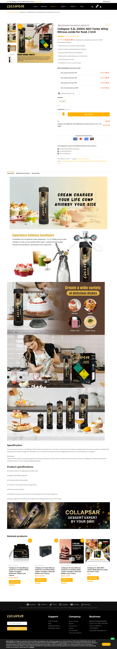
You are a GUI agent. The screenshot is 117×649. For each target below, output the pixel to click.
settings (32, 647)
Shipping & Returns (54, 626)
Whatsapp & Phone (54, 628)
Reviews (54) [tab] (35, 173)
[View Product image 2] (11, 38)
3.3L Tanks (64, 161)
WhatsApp (37, 1)
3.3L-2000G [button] (62, 101)
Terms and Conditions (75, 633)
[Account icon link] (100, 6)
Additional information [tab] (23, 173)
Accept (106, 644)
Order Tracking (52, 621)
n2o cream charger (78, 161)
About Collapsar (73, 621)
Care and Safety (73, 630)
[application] (56, 6)
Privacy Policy (73, 626)
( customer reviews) (72, 36)
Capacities (60, 97)
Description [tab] (10, 173)
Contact (71, 628)
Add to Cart (89, 114)
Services (71, 623)
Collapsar (69, 161)
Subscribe (17, 628)
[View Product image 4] (11, 58)
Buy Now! (107, 1)
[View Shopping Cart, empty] (96, 6)
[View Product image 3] (11, 48)
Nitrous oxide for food (90, 161)
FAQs (49, 623)
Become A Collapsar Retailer (98, 621)
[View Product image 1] (11, 28)
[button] (92, 7)
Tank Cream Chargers (83, 159)
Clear (58, 105)
